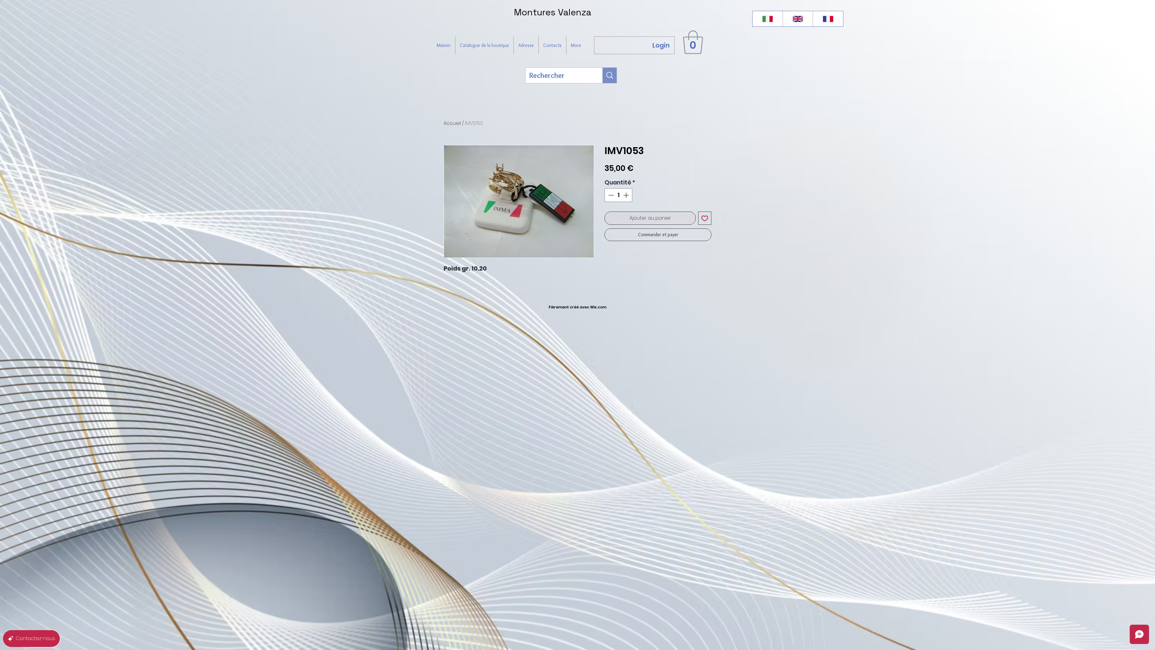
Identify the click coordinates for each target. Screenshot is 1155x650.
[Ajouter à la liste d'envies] (704, 218)
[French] (828, 18)
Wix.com (598, 307)
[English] (798, 18)
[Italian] (768, 18)
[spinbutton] (618, 195)
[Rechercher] (609, 75)
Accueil (452, 123)
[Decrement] (610, 195)
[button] (693, 42)
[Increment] (627, 195)
